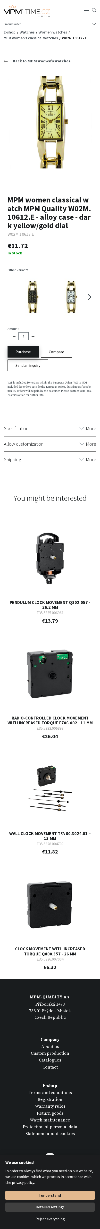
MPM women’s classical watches (31, 37)
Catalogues (50, 1060)
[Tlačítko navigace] (86, 10)
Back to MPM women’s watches (41, 61)
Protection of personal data (50, 1127)
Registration (50, 1099)
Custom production (50, 1053)
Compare (56, 351)
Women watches (53, 32)
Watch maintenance (50, 1120)
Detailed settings (50, 1206)
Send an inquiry (28, 365)
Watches (27, 32)
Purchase (23, 351)
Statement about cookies (50, 1134)
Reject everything (50, 1218)
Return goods (50, 1113)
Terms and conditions (50, 1092)
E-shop (10, 32)
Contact (50, 1067)
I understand (50, 1195)
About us (50, 1046)
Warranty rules (50, 1106)
